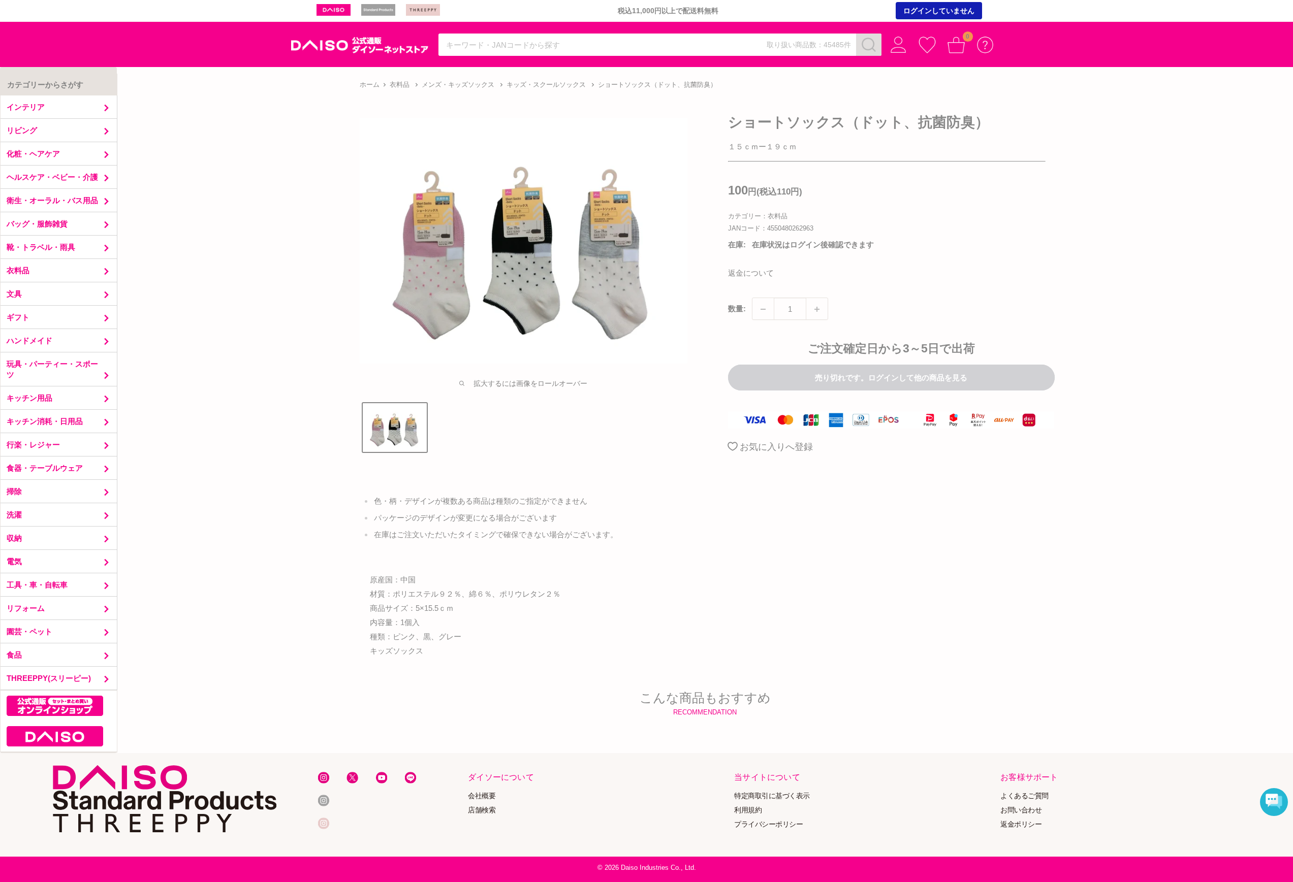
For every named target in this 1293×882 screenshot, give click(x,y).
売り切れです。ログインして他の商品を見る (891, 377)
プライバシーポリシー (768, 824)
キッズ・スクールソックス (546, 84)
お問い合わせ (1021, 810)
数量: (737, 309)
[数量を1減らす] (763, 309)
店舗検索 (481, 810)
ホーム (370, 84)
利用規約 (748, 810)
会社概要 (481, 796)
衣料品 (399, 84)
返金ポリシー (1021, 824)
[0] (956, 45)
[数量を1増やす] (817, 309)
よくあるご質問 (1024, 796)
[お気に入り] (927, 45)
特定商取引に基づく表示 (772, 796)
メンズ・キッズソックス (458, 84)
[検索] (868, 45)
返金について (751, 273)
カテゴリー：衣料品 (757, 216)
